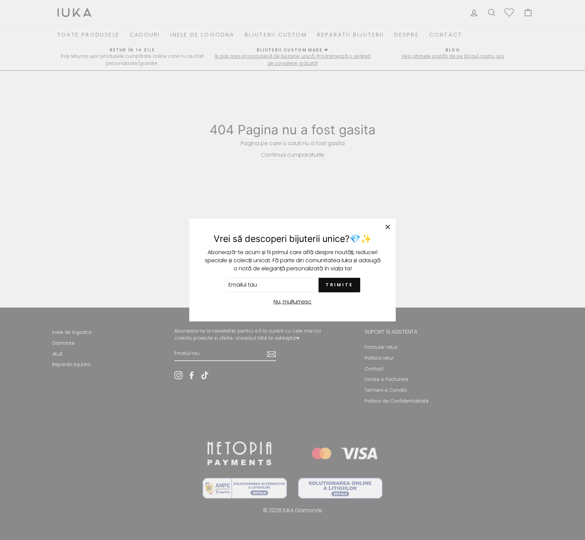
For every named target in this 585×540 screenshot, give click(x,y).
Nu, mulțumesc (292, 301)
